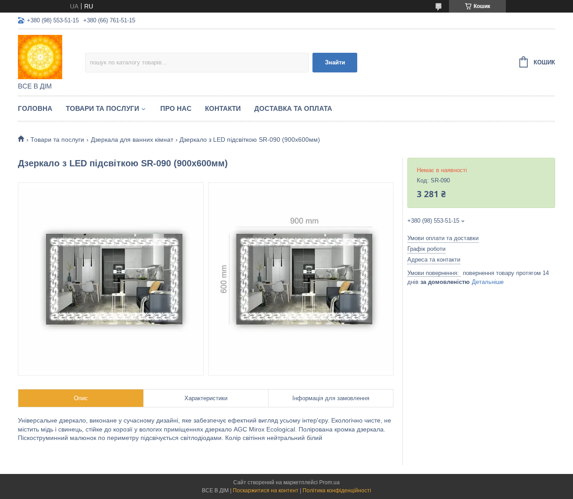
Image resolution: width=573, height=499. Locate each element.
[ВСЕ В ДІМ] (51, 56)
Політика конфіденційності (337, 490)
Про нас (176, 108)
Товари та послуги (102, 108)
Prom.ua (329, 482)
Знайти (335, 62)
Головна (35, 108)
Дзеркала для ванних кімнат (132, 139)
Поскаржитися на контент (266, 490)
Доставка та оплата (293, 108)
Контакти (223, 108)
